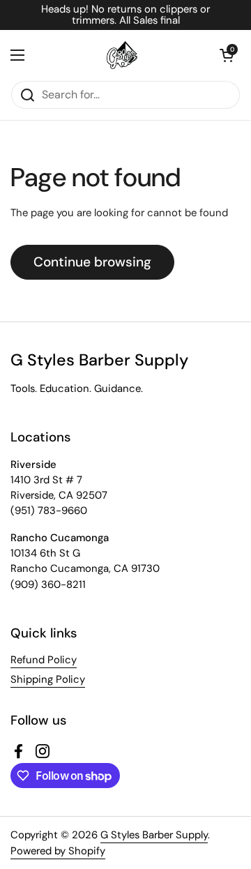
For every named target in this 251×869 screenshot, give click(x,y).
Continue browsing (92, 262)
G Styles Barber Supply (154, 835)
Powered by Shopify (57, 851)
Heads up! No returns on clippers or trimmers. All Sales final (125, 15)
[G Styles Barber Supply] (122, 55)
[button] (227, 55)
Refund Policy (43, 660)
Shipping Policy (47, 679)
